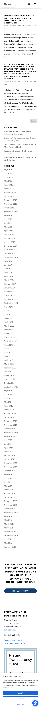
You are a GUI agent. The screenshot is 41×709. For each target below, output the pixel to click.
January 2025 (9, 242)
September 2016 (11, 535)
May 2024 (8, 272)
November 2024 (10, 249)
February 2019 (10, 493)
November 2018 (10, 505)
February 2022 (10, 368)
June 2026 (8, 177)
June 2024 (8, 269)
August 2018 (9, 516)
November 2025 (10, 204)
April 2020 (8, 448)
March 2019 (9, 489)
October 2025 (9, 208)
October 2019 (9, 470)
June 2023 (8, 314)
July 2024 (8, 265)
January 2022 (9, 371)
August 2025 (9, 215)
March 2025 (9, 234)
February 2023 (10, 329)
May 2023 (8, 318)
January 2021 (9, 417)
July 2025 (8, 219)
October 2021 (9, 383)
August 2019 (9, 474)
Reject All (20, 704)
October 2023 (9, 299)
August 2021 (9, 390)
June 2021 (8, 398)
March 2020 (9, 451)
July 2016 (8, 539)
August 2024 (9, 261)
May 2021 (8, 402)
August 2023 (9, 307)
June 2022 (8, 352)
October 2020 (9, 429)
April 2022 (8, 360)
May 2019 (8, 486)
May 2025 (8, 227)
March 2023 (9, 326)
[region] (20, 691)
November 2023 (10, 295)
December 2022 (10, 333)
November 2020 (10, 425)
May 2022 (8, 356)
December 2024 (10, 246)
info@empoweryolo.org (13, 640)
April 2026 (8, 185)
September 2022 (11, 341)
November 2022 (10, 337)
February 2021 (10, 413)
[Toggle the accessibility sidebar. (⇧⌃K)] (35, 703)
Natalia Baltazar (11, 26)
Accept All (20, 693)
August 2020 (9, 436)
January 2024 (9, 288)
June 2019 (8, 482)
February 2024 (10, 284)
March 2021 (9, 409)
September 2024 (11, 257)
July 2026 (8, 173)
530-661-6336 (10, 630)
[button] (35, 5)
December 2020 (10, 421)
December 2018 (10, 501)
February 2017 (10, 531)
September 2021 (11, 387)
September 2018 (11, 512)
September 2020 (11, 432)
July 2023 (8, 310)
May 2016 (8, 543)
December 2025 (10, 200)
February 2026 (10, 192)
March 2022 (9, 364)
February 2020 (10, 455)
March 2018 (9, 524)
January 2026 (9, 196)
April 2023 (8, 322)
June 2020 (8, 444)
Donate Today (20, 591)
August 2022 (9, 345)
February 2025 (10, 238)
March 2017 (9, 528)
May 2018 (8, 520)
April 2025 (8, 230)
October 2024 (9, 253)
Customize (20, 699)
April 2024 (8, 276)
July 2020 (8, 440)
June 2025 (8, 223)
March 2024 (9, 280)
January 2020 (9, 459)
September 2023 (11, 303)
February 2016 (10, 547)
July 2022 (8, 349)
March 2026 (9, 189)
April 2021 (8, 406)
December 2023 (10, 291)
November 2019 (10, 467)
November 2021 (10, 379)
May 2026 (8, 181)
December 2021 (10, 375)
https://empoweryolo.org (14, 643)
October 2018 (9, 509)
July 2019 (8, 478)
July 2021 (8, 394)
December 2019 (10, 463)
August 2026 (9, 169)
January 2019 (9, 497)
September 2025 (11, 211)
